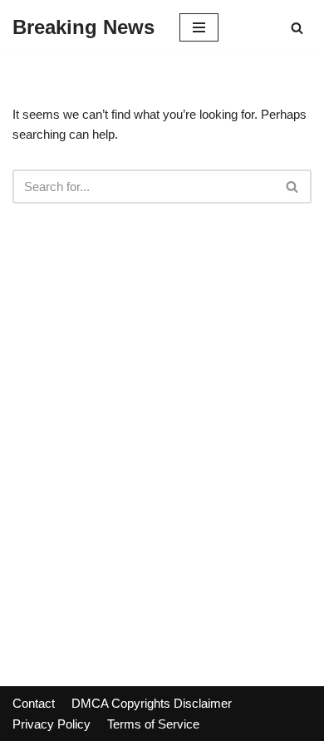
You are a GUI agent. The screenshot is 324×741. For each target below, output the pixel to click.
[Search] (297, 28)
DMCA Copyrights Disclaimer (151, 703)
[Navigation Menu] (198, 27)
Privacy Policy (51, 724)
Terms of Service (153, 724)
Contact (33, 703)
